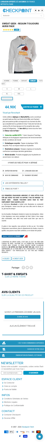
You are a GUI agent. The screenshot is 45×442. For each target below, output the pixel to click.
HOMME (7, 81)
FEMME (15, 81)
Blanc (7, 98)
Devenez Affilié (9, 418)
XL (7, 93)
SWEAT (33, 81)
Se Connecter (9, 383)
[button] (8, 30)
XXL (19, 93)
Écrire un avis (22, 317)
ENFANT (24, 81)
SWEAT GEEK (18, 259)
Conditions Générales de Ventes (16, 399)
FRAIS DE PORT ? (12, 189)
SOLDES (6, 259)
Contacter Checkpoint (12, 415)
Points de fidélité (10, 389)
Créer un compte (10, 386)
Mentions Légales (10, 402)
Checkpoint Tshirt (28, 427)
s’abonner (33, 373)
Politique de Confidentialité (14, 405)
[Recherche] (41, 15)
